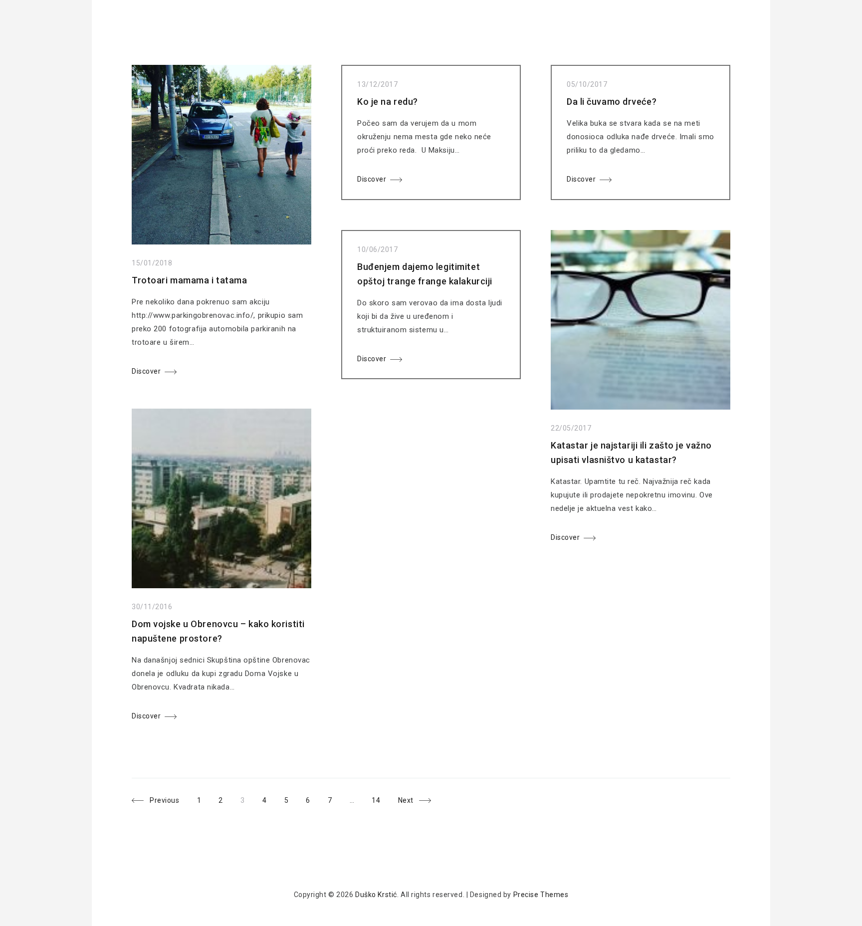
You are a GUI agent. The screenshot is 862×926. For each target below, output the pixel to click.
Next (406, 800)
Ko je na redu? (387, 101)
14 (380, 798)
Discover (146, 371)
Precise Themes (541, 895)
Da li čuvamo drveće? (611, 101)
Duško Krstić (376, 895)
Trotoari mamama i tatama (189, 280)
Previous (164, 800)
